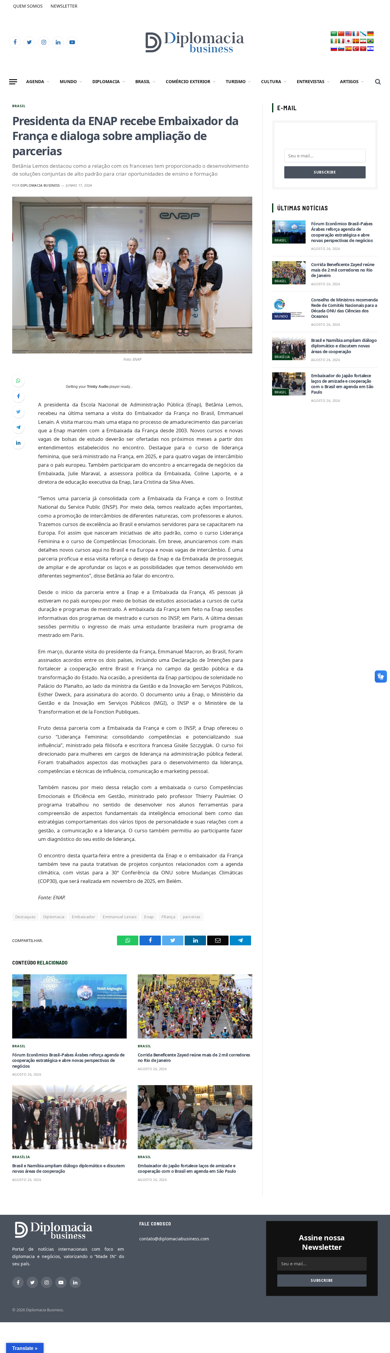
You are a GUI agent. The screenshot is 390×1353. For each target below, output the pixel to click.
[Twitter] (18, 412)
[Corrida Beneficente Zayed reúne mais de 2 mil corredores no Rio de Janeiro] (195, 1006)
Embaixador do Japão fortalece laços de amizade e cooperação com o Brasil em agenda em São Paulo (187, 1168)
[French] (356, 34)
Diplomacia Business (40, 185)
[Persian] (363, 41)
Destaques (25, 916)
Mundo (68, 81)
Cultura (271, 81)
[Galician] (363, 34)
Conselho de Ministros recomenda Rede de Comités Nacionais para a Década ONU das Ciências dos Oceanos (344, 308)
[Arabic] (334, 34)
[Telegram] (18, 427)
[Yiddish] (370, 49)
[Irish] (334, 41)
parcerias (191, 916)
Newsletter (64, 6)
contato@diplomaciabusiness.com (174, 1239)
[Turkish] (356, 49)
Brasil (142, 81)
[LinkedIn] (18, 443)
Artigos (349, 81)
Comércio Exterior (188, 81)
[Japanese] (348, 41)
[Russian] (334, 49)
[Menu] (13, 82)
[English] (348, 34)
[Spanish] (348, 49)
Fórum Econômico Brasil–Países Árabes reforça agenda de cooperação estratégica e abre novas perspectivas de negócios (68, 1060)
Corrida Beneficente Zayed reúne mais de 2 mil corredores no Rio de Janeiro (194, 1057)
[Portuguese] (370, 41)
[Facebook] (18, 396)
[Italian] (341, 41)
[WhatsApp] (18, 380)
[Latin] (356, 41)
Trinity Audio (97, 387)
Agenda (35, 81)
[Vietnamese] (363, 49)
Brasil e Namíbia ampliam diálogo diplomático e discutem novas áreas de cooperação (68, 1168)
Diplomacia (106, 81)
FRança (168, 916)
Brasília (21, 1156)
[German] (370, 34)
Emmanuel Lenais (119, 916)
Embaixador (83, 916)
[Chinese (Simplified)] (341, 34)
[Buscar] (377, 82)
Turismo (236, 81)
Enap (149, 916)
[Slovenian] (341, 49)
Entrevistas (310, 81)
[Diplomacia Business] (195, 42)
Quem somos (28, 6)
